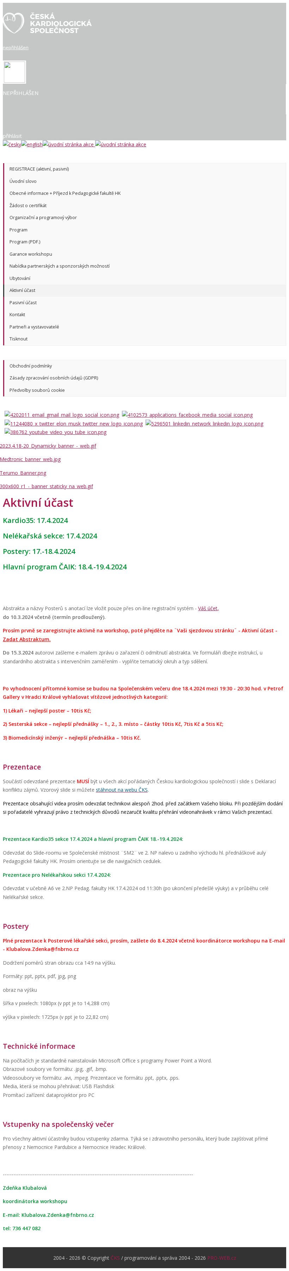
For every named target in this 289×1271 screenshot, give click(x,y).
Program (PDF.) (25, 242)
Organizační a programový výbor (43, 218)
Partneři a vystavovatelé (34, 327)
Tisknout (18, 339)
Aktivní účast (22, 290)
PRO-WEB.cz (221, 1257)
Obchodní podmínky (31, 366)
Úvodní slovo (23, 181)
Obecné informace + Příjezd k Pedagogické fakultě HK (65, 193)
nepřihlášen (16, 47)
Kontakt (17, 315)
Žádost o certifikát (28, 206)
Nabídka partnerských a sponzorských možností (60, 266)
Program (18, 230)
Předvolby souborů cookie (37, 390)
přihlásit (12, 135)
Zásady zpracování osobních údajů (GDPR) (54, 378)
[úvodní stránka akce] (94, 144)
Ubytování (20, 278)
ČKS (115, 1257)
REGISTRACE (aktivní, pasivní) (39, 169)
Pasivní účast (23, 303)
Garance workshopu (31, 254)
